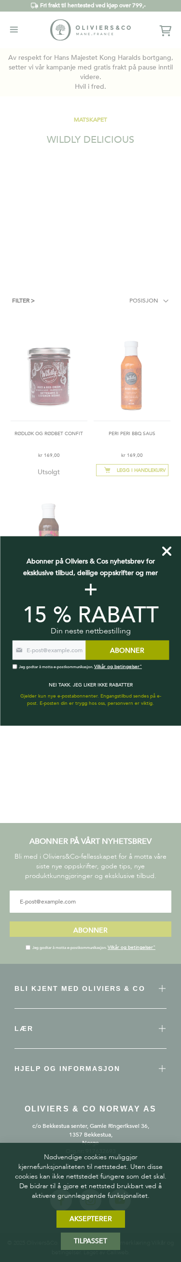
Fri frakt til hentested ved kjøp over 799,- (93, 5)
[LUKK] (166, 551)
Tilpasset (90, 1241)
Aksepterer (91, 1218)
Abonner (90, 930)
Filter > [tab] (23, 300)
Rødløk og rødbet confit (48, 433)
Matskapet (90, 119)
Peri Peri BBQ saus (132, 433)
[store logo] (90, 29)
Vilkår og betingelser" (131, 947)
